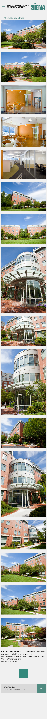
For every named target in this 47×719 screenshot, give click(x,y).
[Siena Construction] (38, 6)
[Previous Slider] (23, 673)
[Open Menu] (3, 6)
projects (20, 5)
